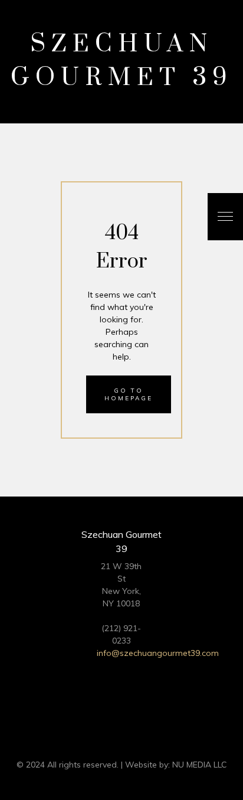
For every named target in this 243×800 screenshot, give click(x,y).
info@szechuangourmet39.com (158, 653)
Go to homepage (128, 394)
